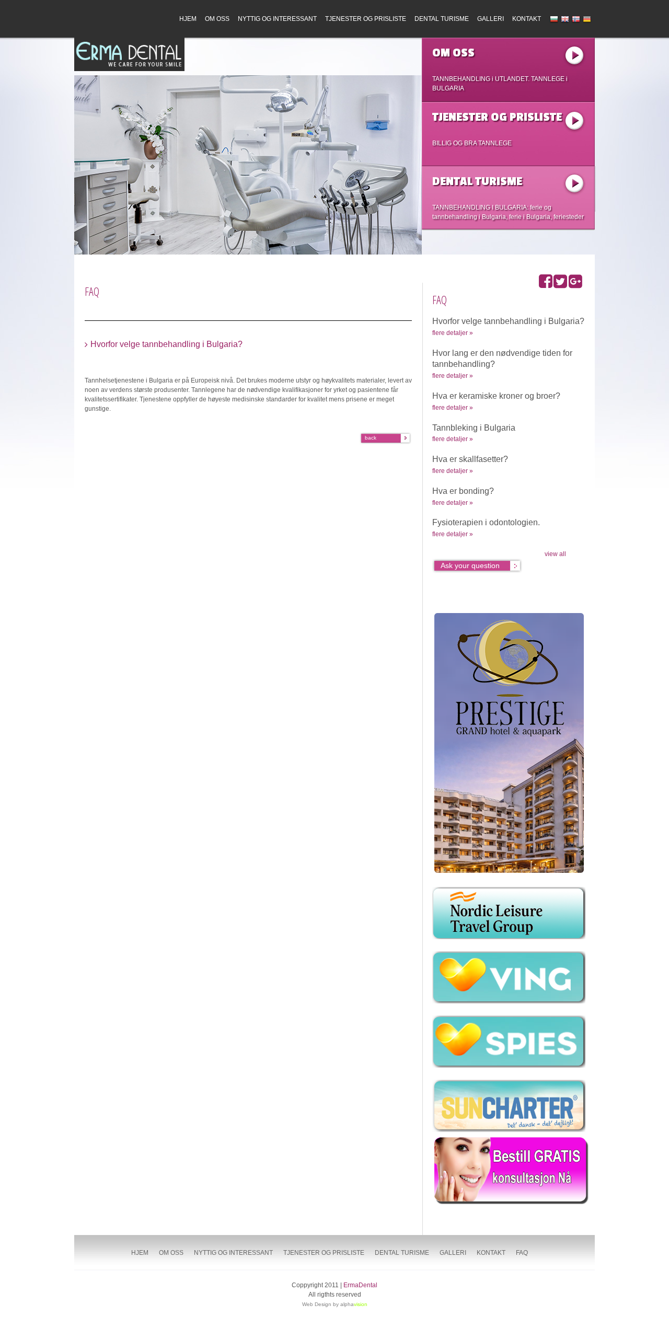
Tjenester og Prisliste (365, 18)
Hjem (188, 18)
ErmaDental (360, 1285)
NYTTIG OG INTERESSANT (277, 18)
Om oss (217, 18)
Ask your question (470, 565)
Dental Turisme (441, 18)
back (370, 438)
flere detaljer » (452, 333)
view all (555, 554)
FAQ (522, 1252)
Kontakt (526, 18)
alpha (353, 1304)
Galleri (490, 18)
